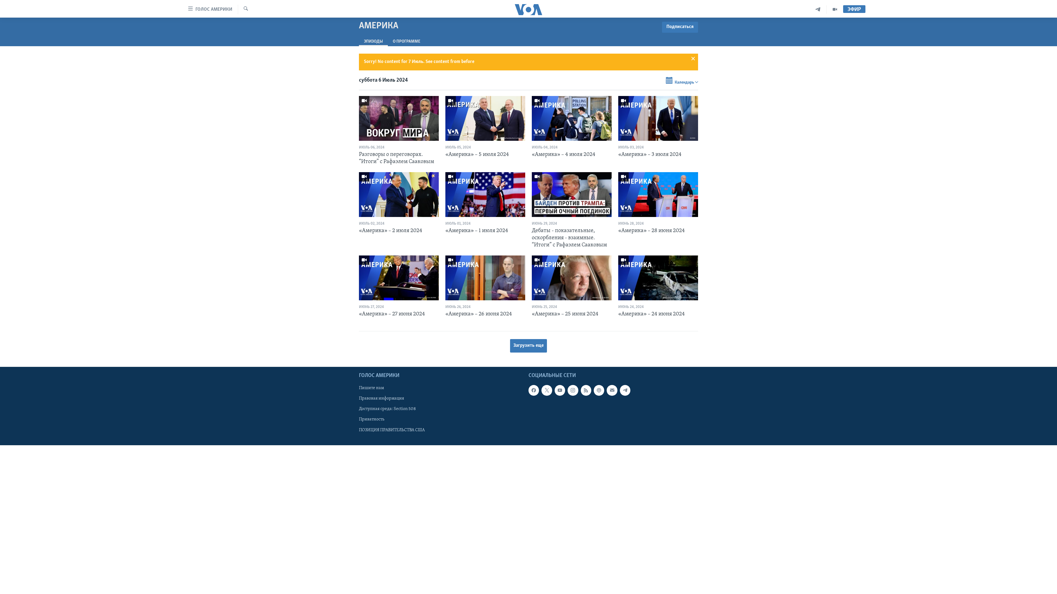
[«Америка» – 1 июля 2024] (485, 194)
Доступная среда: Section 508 (387, 409)
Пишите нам (371, 388)
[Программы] (835, 9)
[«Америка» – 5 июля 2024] (485, 118)
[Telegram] (818, 9)
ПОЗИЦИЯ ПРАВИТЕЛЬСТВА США (392, 430)
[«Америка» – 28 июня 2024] (658, 194)
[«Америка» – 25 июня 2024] (572, 277)
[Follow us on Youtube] (560, 390)
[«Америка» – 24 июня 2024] (658, 277)
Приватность (371, 419)
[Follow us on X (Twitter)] (546, 390)
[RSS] (586, 390)
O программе (406, 41)
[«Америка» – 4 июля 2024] (572, 118)
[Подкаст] (599, 390)
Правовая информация (381, 399)
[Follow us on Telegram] (625, 390)
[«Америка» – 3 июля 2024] (658, 118)
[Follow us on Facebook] (533, 390)
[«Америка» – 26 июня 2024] (485, 277)
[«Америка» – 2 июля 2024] (399, 194)
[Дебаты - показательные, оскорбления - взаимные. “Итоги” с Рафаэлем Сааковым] (572, 194)
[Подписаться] (612, 390)
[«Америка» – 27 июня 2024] (399, 277)
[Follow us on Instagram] (573, 390)
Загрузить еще (528, 345)
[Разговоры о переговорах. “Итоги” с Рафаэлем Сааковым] (399, 118)
